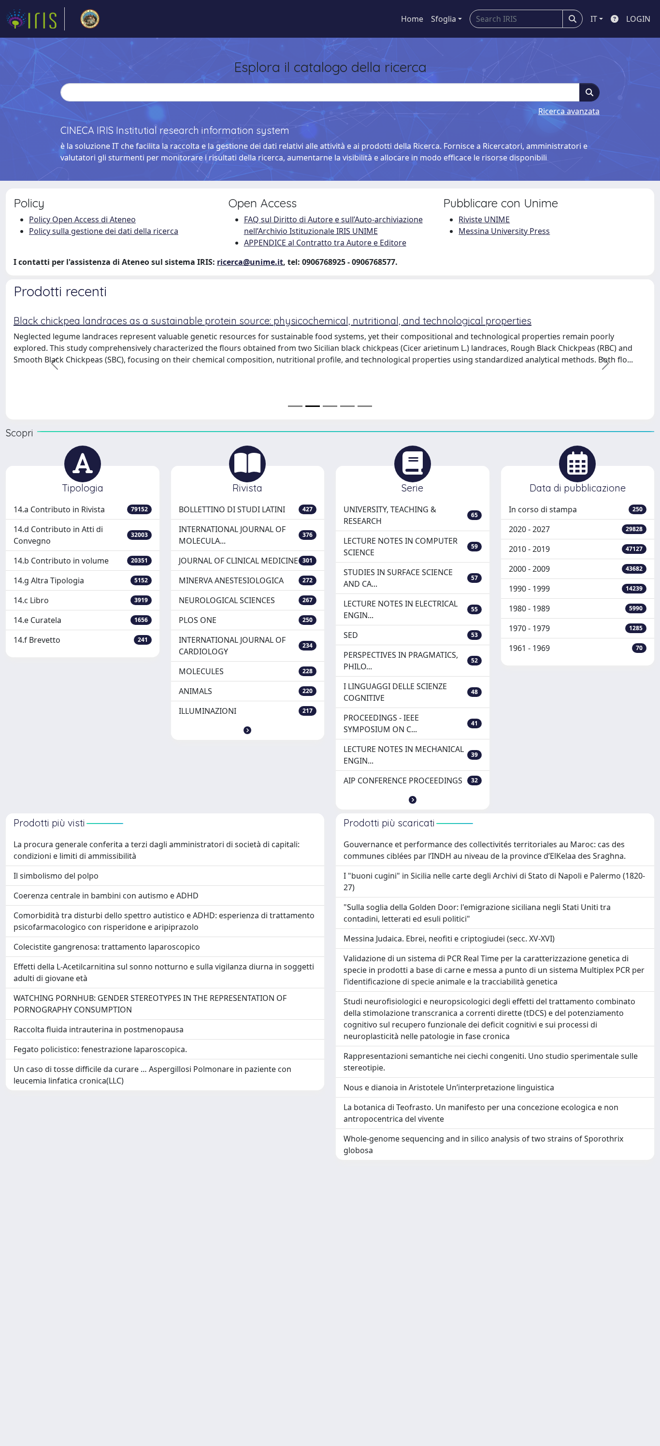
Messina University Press (504, 231)
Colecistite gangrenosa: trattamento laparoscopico (107, 946)
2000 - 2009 (576, 569)
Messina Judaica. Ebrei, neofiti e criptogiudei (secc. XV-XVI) (449, 938)
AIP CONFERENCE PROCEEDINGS (411, 780)
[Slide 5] (365, 406)
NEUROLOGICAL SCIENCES (246, 600)
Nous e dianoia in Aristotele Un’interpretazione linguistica (449, 1087)
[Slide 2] (312, 406)
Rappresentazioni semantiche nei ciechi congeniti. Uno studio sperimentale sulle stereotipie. (491, 1062)
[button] (247, 730)
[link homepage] (35, 18)
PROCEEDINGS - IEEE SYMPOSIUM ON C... (411, 723)
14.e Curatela (81, 620)
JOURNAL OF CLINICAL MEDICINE (246, 560)
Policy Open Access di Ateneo (82, 219)
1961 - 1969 (576, 648)
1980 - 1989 (576, 608)
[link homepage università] (89, 18)
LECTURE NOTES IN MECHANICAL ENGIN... (411, 755)
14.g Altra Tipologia (81, 580)
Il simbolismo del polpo (56, 875)
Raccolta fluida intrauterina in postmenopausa (99, 1029)
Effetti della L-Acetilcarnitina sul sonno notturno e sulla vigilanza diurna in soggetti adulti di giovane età (164, 972)
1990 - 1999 (576, 588)
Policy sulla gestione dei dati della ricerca (103, 231)
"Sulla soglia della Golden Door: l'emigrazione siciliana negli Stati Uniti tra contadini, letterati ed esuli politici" (477, 913)
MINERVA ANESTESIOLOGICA (246, 580)
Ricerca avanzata (569, 111)
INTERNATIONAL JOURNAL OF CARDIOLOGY (246, 646)
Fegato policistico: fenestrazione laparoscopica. (100, 1049)
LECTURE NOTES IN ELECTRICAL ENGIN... (411, 609)
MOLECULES (246, 671)
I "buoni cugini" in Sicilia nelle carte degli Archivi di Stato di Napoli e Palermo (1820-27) (494, 881)
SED (411, 635)
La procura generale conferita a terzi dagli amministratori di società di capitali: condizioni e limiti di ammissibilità (157, 850)
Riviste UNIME (484, 219)
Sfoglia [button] (443, 19)
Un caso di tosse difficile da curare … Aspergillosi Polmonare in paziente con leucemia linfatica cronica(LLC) (152, 1075)
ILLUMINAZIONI (246, 711)
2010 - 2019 (576, 549)
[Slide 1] (295, 406)
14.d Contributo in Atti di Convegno (81, 535)
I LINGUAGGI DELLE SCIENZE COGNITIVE (411, 692)
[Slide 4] (347, 406)
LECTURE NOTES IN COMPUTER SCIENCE (411, 546)
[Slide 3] (330, 406)
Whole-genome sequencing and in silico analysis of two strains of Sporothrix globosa (483, 1144)
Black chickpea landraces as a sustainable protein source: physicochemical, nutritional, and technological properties (272, 321)
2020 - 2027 (576, 529)
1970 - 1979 (576, 628)
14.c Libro (81, 600)
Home (412, 19)
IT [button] (593, 19)
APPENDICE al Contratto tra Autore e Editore (325, 242)
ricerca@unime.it (250, 262)
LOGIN (638, 19)
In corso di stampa (576, 509)
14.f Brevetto (81, 640)
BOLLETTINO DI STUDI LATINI (246, 509)
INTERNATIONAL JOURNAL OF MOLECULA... (246, 535)
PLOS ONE (246, 620)
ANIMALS (246, 691)
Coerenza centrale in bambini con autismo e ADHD (106, 895)
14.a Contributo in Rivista (81, 509)
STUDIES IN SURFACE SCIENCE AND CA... (411, 578)
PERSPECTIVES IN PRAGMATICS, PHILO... (411, 661)
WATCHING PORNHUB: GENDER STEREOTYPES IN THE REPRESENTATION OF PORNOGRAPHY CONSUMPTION (150, 1004)
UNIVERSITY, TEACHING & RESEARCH (411, 515)
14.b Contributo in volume (81, 560)
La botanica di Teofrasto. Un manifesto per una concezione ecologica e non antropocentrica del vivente (481, 1113)
